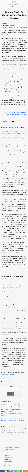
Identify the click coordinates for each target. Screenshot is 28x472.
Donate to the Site (9, 450)
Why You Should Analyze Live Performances (13, 420)
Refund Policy (8, 459)
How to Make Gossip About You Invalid (12, 418)
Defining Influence (10, 25)
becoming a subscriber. (8, 374)
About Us (7, 456)
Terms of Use (8, 457)
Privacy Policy (8, 461)
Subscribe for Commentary (11, 447)
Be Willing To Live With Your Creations (16, 27)
